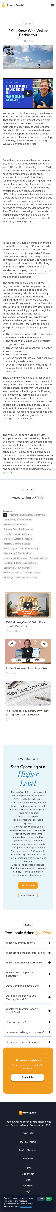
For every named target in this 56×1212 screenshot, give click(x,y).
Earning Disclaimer (28, 1150)
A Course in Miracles (29, 242)
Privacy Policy (28, 1133)
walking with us (14, 465)
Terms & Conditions (28, 1141)
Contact (28, 1185)
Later (40, 1199)
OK (48, 1199)
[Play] (28, 93)
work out (42, 408)
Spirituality (25, 404)
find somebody (11, 468)
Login (28, 1191)
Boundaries (28, 1158)
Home (28, 1167)
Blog (28, 1179)
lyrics (11, 434)
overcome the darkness (29, 208)
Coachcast (28, 1173)
